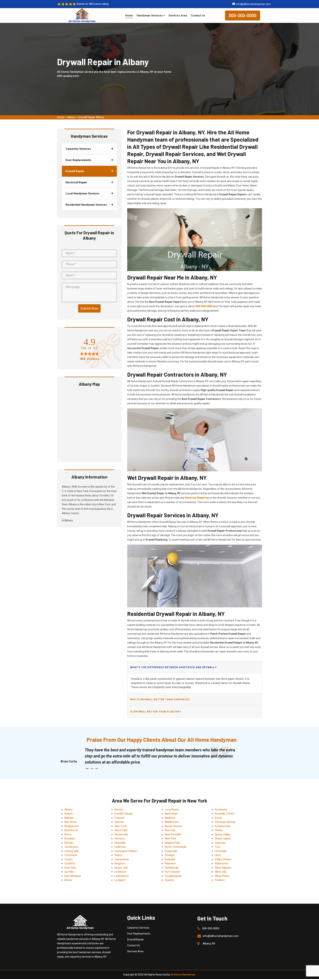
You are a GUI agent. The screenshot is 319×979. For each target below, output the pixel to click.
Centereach (71, 846)
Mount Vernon (173, 826)
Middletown (172, 822)
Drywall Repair (135, 939)
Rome (218, 817)
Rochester (221, 809)
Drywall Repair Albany (91, 117)
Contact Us (198, 15)
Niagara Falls (172, 842)
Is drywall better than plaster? (155, 711)
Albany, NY (209, 943)
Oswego (170, 855)
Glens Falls (121, 830)
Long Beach (172, 809)
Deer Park (70, 867)
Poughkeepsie (173, 876)
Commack (70, 855)
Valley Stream (223, 859)
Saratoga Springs (225, 822)
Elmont (118, 809)
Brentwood (71, 830)
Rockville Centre (224, 813)
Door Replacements (138, 933)
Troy (217, 846)
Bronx (67, 834)
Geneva (119, 822)
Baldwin (69, 817)
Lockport (119, 880)
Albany (71, 117)
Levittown (120, 871)
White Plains (222, 876)
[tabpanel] (163, 756)
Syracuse (220, 842)
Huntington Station (125, 851)
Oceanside (171, 851)
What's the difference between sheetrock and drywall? (173, 667)
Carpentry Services (138, 927)
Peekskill (170, 859)
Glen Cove (120, 826)
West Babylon (223, 867)
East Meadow (72, 876)
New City (170, 830)
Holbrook (120, 846)
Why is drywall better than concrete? (160, 699)
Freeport (119, 817)
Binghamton (71, 826)
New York (170, 838)
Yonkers (220, 880)
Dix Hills (69, 871)
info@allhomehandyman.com (253, 4)
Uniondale (221, 851)
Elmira (68, 880)
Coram (68, 859)
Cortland (69, 863)
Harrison (119, 838)
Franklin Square (123, 813)
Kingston (119, 863)
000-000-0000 (242, 15)
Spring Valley (222, 834)
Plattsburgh (172, 867)
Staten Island (223, 838)
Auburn (68, 813)
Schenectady (222, 826)
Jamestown (121, 859)
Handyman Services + (151, 15)
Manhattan (171, 813)
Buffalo (68, 842)
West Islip (221, 871)
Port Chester (172, 871)
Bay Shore (70, 822)
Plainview (170, 863)
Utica (218, 855)
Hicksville (120, 842)
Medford (170, 817)
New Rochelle (173, 834)
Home (129, 15)
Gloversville (121, 834)
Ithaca (118, 855)
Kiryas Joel (121, 867)
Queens (169, 880)
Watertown (221, 863)
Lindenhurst (121, 876)
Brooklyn (69, 838)
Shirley (219, 830)
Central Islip (71, 851)
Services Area (178, 15)
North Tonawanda (175, 846)
